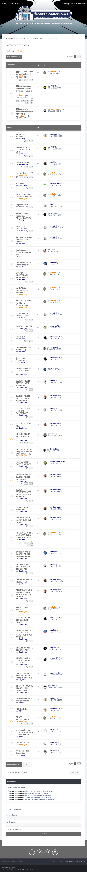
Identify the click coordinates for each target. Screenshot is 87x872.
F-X (20, 256)
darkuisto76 (55, 709)
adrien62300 (23, 164)
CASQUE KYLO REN (24, 326)
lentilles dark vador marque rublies (24, 699)
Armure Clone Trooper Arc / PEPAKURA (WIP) (23, 215)
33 (28, 543)
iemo (53, 381)
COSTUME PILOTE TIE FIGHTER (24, 580)
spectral (22, 267)
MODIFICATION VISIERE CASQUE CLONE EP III (23, 566)
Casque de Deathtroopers (22, 227)
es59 (53, 162)
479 (31, 101)
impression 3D (22, 205)
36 (32, 545)
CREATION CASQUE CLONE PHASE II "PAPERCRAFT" (24, 688)
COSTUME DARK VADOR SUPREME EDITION (23, 520)
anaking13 (23, 139)
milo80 (54, 262)
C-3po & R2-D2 (22, 162)
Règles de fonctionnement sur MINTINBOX (24, 111)
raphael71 (22, 116)
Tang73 (21, 220)
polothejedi (54, 71)
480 (27, 103)
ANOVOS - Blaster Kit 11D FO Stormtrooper (23, 302)
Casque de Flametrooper (22, 359)
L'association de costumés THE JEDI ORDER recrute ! (24, 732)
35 (28, 545)
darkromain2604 (57, 462)
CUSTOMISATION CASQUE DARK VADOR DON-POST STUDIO (24, 633)
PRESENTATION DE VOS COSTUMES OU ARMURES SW (24, 535)
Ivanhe (21, 703)
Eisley (53, 686)
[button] (80, 56)
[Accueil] (43, 15)
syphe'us (22, 207)
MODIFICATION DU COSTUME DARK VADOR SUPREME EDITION (24, 593)
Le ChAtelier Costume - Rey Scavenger (22, 290)
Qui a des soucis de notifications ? (24, 73)
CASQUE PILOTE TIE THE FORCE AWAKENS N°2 (23, 398)
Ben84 (21, 95)
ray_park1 (22, 680)
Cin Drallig (54, 347)
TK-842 (53, 86)
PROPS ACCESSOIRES (22, 718)
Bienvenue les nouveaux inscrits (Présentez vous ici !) (24, 89)
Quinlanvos (23, 154)
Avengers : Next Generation (22, 752)
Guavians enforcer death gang (23, 348)
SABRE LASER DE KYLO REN (23, 508)
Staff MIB (19, 51)
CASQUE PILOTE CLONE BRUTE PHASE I (23, 620)
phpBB (13, 868)
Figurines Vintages (22, 78)
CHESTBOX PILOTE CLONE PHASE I (24, 649)
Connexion (9, 810)
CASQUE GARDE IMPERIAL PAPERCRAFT (23, 410)
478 (27, 101)
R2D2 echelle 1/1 (23, 709)
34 (32, 543)
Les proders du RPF (24, 173)
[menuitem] (17, 3)
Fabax (53, 434)
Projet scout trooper (21, 135)
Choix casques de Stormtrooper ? (23, 263)
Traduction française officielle (12, 869)
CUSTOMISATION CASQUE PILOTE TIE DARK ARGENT (24, 554)
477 (23, 101)
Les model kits (22, 742)
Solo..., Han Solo (57, 109)
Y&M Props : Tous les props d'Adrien (24, 195)
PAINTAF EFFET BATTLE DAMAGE (23, 463)
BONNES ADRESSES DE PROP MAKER (22, 275)
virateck (22, 230)
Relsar (21, 736)
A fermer (20, 184)
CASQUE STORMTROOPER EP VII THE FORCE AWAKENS (23, 493)
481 (31, 103)
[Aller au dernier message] (60, 71)
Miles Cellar (29, 869)
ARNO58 (54, 742)
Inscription (19, 810)
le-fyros (54, 368)
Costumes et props (17, 45)
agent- (53, 698)
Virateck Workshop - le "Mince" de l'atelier (24, 239)
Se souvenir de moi (14, 829)
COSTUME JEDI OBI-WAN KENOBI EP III (23, 149)
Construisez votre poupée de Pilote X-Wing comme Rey (24, 451)
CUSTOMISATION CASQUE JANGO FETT (23, 370)
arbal (21, 76)
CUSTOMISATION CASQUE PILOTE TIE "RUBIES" (23, 477)
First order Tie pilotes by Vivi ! (22, 314)
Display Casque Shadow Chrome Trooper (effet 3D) (24, 675)
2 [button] (77, 56)
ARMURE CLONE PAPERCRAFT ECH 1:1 (24, 436)
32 (25, 543)
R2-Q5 (21, 711)
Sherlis (53, 213)
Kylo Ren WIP (21, 337)
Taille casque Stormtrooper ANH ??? (24, 252)
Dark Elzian (23, 186)
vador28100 (55, 336)
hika (52, 204)
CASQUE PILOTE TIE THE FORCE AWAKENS (23, 383)
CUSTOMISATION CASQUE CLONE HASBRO (23, 660)
